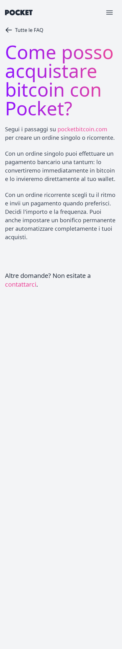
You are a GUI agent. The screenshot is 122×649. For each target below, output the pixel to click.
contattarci (20, 284)
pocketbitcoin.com (82, 129)
